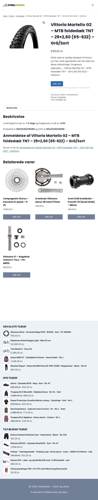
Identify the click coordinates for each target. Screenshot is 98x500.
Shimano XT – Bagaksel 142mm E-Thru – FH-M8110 (16, 260)
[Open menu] (92, 5)
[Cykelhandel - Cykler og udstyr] (14, 5)
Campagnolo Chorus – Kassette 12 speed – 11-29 (16, 202)
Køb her (57, 83)
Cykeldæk (20, 16)
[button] (44, 22)
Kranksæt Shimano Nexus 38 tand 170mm (47, 200)
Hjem (5, 16)
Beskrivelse (12, 108)
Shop (11, 16)
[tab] (12, 108)
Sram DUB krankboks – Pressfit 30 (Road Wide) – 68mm (81, 202)
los (65, 100)
